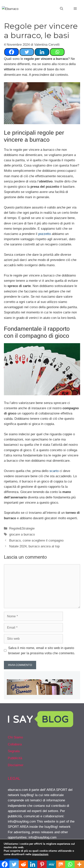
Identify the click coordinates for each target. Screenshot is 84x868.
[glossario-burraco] (40, 694)
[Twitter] (27, 52)
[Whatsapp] (57, 52)
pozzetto (44, 234)
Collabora (15, 744)
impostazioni (40, 854)
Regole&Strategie (22, 528)
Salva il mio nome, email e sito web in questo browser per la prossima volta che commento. (41, 650)
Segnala (14, 751)
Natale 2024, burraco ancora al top (34, 546)
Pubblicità (15, 758)
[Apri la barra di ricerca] (61, 9)
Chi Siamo (15, 737)
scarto (54, 471)
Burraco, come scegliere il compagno (36, 540)
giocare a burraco (22, 534)
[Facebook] (11, 52)
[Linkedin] (42, 52)
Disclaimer (15, 765)
